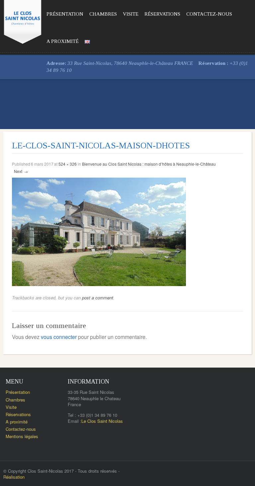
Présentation (64, 14)
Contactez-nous (209, 14)
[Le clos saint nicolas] (22, 20)
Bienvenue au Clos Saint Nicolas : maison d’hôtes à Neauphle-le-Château (149, 164)
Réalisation (14, 477)
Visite (130, 14)
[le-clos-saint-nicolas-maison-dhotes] (99, 231)
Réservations (162, 14)
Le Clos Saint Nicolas (102, 421)
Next (21, 171)
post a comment (97, 297)
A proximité (62, 41)
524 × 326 (67, 164)
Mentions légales (22, 436)
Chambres (103, 14)
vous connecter (59, 337)
